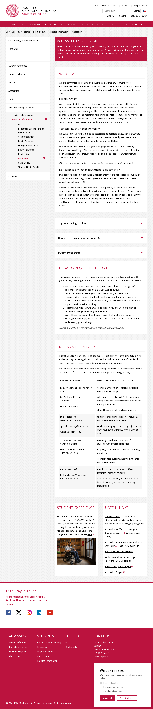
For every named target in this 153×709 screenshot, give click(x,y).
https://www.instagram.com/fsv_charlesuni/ (29, 612)
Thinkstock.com (41, 703)
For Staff (122, 16)
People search (140, 5)
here (90, 534)
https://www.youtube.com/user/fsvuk (50, 612)
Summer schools (16, 74)
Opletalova (117, 557)
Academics (13, 90)
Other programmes (17, 65)
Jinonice (127, 557)
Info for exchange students (35, 32)
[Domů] (31, 10)
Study (53, 24)
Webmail (126, 5)
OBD (115, 5)
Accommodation (26, 136)
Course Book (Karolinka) (49, 642)
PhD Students (15, 656)
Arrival (21, 124)
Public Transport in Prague (118, 566)
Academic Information (23, 115)
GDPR (68, 642)
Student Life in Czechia (29, 167)
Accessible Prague (114, 572)
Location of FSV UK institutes (119, 551)
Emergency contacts (28, 145)
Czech (144, 11)
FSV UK (7, 32)
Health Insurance (26, 149)
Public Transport (26, 141)
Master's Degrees (17, 651)
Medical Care (24, 154)
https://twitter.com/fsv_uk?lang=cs (19, 612)
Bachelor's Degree (18, 646)
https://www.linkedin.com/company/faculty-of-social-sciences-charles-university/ (39, 612)
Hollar (108, 557)
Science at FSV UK (139, 16)
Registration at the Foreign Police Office (31, 130)
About (14, 24)
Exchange (72, 24)
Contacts (12, 176)
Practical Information (59, 32)
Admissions (33, 24)
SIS (96, 5)
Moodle (105, 5)
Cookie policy (71, 646)
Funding (12, 82)
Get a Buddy (24, 162)
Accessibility (24, 158)
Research (92, 24)
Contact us (137, 27)
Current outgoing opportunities (23, 40)
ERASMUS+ (13, 48)
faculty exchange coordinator (99, 286)
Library (110, 16)
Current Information (18, 642)
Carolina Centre (112, 516)
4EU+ (11, 57)
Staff (10, 99)
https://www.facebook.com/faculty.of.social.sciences (8, 612)
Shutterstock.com (62, 703)
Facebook (42, 646)
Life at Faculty (114, 27)
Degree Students (45, 651)
